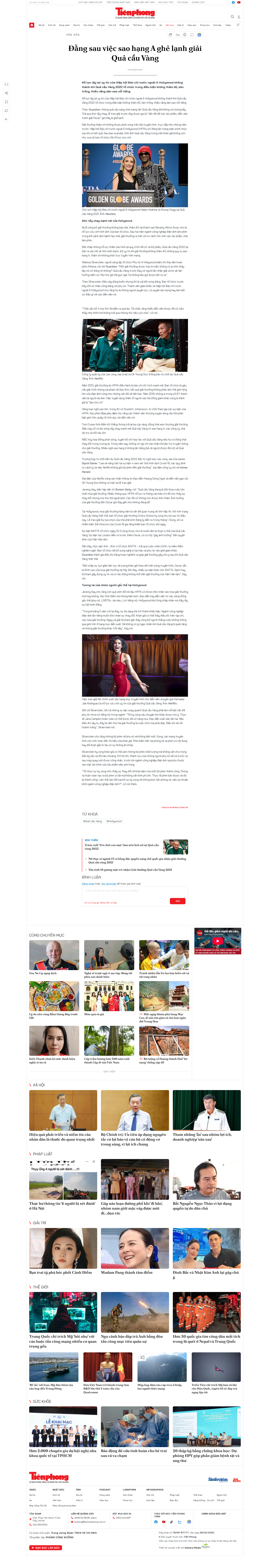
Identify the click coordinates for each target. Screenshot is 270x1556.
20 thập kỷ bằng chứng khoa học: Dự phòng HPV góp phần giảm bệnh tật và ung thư (206, 1455)
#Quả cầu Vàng (92, 821)
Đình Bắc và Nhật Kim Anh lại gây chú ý (206, 1275)
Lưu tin (6, 102)
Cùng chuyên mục (46, 935)
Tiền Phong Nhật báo (118, 2)
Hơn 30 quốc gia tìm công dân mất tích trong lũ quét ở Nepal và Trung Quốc (206, 1339)
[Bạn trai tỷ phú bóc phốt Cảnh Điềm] (63, 1248)
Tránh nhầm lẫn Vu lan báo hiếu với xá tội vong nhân (164, 975)
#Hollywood (114, 821)
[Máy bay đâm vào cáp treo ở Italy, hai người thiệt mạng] (162, 1367)
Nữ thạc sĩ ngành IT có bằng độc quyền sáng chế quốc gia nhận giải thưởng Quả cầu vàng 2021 (137, 860)
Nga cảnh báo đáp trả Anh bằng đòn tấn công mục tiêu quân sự (132, 1339)
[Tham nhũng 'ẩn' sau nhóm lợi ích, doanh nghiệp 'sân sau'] (207, 1110)
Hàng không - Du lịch (203, 1500)
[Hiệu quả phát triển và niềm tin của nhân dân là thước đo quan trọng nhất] (63, 1110)
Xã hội (41, 25)
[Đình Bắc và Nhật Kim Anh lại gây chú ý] (207, 1248)
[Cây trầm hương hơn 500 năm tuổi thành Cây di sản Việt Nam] (109, 1041)
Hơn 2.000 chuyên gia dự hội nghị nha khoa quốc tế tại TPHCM (62, 1453)
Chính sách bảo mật (214, 1513)
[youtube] (239, 2)
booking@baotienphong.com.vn (89, 1521)
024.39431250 (40, 1524)
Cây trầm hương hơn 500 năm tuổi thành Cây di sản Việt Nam (107, 1060)
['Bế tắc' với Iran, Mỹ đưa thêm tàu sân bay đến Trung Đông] (53, 1367)
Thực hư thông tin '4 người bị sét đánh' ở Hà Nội (62, 1206)
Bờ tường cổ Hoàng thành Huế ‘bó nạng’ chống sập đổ (163, 1060)
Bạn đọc (174, 1500)
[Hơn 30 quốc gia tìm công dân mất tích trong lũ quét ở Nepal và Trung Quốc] (207, 1312)
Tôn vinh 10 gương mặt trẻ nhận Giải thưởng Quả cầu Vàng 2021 (130, 869)
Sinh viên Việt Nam (144, 2)
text (178, 35)
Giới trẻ (112, 25)
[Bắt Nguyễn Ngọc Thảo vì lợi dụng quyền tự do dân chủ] (207, 1179)
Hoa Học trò (165, 2)
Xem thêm (238, 25)
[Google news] (191, 1522)
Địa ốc (76, 25)
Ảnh (78, 1489)
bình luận (192, 35)
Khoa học (205, 25)
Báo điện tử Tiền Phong (135, 13)
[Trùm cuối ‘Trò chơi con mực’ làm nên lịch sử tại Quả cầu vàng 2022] (175, 846)
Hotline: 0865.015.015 (90, 2)
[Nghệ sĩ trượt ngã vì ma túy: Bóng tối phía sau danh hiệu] (109, 955)
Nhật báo (58, 1489)
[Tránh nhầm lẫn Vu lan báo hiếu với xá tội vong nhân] (164, 955)
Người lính (151, 25)
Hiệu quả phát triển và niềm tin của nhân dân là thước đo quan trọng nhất (62, 1137)
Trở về (6, 119)
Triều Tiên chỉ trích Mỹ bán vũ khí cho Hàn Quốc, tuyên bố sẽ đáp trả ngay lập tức (214, 1388)
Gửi (178, 901)
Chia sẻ (6, 93)
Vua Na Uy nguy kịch (43, 973)
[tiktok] (173, 1522)
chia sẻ (170, 35)
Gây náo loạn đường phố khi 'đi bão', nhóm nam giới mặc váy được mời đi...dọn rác (131, 1208)
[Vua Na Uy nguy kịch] (54, 955)
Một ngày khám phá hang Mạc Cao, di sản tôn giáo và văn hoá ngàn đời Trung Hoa (162, 1017)
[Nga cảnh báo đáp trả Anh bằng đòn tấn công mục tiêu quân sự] (135, 1312)
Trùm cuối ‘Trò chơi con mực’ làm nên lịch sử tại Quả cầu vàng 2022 (122, 846)
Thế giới (101, 25)
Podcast (105, 1489)
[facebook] (233, 2)
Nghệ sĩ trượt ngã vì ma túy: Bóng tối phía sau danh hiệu (108, 975)
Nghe (6, 84)
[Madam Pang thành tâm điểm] (135, 1248)
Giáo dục (192, 25)
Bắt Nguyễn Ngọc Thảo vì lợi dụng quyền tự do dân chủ (202, 1206)
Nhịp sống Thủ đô (38, 1505)
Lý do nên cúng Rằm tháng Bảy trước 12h (53, 1016)
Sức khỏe (88, 25)
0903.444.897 (123, 1517)
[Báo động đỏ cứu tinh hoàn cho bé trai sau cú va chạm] (135, 1426)
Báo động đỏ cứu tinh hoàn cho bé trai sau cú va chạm (134, 1453)
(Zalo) (94, 1517)
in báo (185, 35)
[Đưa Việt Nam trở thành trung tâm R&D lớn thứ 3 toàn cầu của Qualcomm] (108, 1367)
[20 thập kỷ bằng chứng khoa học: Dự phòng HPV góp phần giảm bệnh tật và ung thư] (207, 1426)
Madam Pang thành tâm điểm (126, 1272)
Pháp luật (124, 25)
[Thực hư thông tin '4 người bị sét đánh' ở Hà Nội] (63, 1179)
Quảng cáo (198, 2)
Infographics (154, 1489)
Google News (199, 35)
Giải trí (180, 25)
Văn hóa (170, 25)
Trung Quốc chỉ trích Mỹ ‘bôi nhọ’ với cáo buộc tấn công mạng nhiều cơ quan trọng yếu (63, 1341)
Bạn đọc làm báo (47, 1547)
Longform (129, 1489)
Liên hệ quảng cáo (82, 1513)
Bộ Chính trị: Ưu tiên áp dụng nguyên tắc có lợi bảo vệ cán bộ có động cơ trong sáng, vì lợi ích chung (133, 1139)
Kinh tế (51, 25)
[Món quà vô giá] (109, 996)
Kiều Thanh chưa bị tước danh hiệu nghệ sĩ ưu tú (52, 1060)
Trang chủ (31, 25)
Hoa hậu (217, 25)
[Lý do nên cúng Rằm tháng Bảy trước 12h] (54, 996)
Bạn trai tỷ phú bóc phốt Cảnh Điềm (60, 1272)
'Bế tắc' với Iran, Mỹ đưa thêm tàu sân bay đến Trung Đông (51, 1386)
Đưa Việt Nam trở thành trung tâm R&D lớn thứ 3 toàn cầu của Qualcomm (106, 1388)
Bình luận (6, 111)
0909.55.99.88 (82, 1517)
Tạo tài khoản (108, 883)
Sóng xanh (64, 25)
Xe (160, 25)
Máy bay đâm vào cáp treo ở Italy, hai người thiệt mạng (160, 1386)
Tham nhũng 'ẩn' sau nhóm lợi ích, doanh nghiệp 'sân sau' (202, 1137)
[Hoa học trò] (237, 1480)
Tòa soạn (182, 2)
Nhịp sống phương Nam (64, 1505)
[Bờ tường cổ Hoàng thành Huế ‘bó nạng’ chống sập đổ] (164, 1041)
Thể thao (137, 25)
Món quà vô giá (94, 1014)
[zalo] (182, 1522)
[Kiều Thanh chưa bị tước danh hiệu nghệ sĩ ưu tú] (54, 1041)
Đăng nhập (88, 883)
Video (228, 25)
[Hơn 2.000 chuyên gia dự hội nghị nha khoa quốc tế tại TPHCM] (63, 1426)
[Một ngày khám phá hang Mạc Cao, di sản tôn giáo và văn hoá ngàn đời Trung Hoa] (164, 996)
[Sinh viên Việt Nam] (218, 1480)
